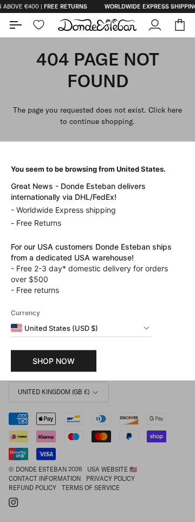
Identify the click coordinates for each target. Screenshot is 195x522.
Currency (25, 313)
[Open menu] (21, 25)
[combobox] (54, 328)
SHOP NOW (53, 361)
